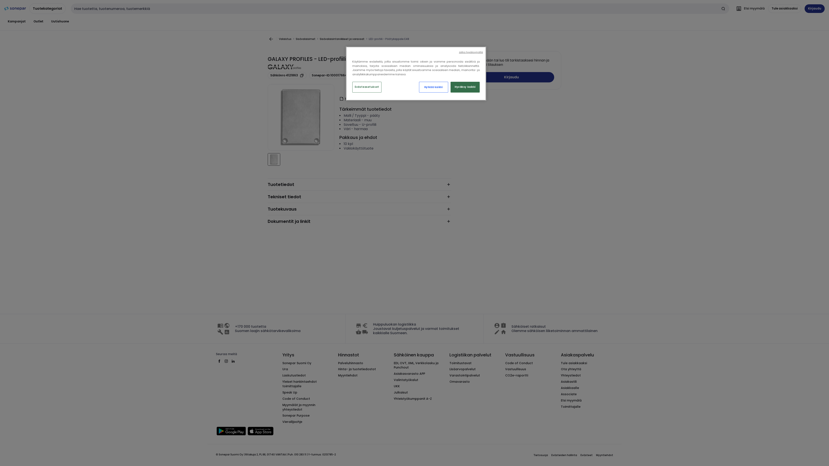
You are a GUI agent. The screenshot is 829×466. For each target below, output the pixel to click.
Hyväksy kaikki (465, 87)
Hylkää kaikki (433, 87)
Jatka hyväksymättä (471, 52)
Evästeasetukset (367, 87)
